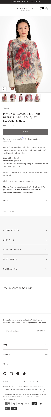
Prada (6, 108)
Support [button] (6, 354)
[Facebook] (18, 374)
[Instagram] (11, 374)
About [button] (5, 364)
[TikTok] (24, 374)
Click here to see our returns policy (18, 181)
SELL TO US (35, 1)
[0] (41, 8)
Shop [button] (5, 345)
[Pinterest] (5, 374)
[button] (4, 8)
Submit (41, 331)
